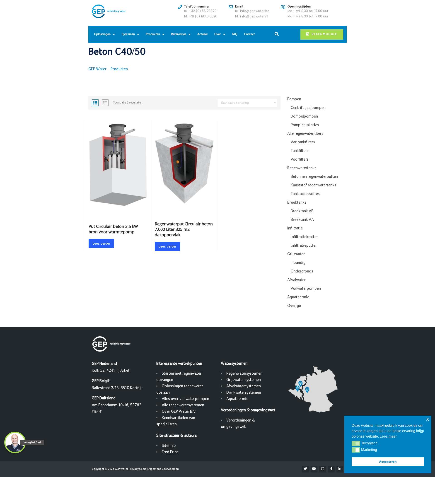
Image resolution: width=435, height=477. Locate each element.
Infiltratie (295, 228)
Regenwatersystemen (244, 373)
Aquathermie (298, 297)
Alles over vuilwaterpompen (185, 399)
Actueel (202, 34)
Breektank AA (302, 219)
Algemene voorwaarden (163, 468)
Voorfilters (300, 159)
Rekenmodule (324, 34)
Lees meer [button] (388, 436)
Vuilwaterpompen (306, 288)
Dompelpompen (304, 116)
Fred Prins (170, 452)
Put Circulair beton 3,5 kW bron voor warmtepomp (113, 229)
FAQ (234, 34)
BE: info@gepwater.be (252, 11)
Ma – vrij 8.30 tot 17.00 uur (308, 11)
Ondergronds (302, 271)
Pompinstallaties (305, 125)
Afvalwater (296, 280)
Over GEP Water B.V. (179, 411)
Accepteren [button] (388, 461)
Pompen (294, 99)
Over (217, 34)
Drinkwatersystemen (243, 392)
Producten (153, 34)
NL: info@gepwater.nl (251, 16)
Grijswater (296, 254)
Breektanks (296, 202)
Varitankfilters (303, 142)
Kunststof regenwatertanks (313, 185)
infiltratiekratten (305, 237)
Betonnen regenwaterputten (314, 176)
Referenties (178, 34)
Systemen (128, 34)
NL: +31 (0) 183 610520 (200, 16)
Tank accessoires (305, 194)
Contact (249, 34)
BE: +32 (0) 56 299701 (201, 11)
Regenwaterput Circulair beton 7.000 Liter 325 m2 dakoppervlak (184, 229)
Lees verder (101, 243)
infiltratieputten (304, 245)
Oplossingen (102, 34)
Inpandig (298, 262)
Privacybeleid (138, 468)
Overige (294, 306)
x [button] (427, 419)
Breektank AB (302, 211)
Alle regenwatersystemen (183, 405)
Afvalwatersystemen (243, 386)
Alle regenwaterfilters (305, 133)
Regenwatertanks (302, 168)
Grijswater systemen (243, 380)
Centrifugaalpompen (308, 108)
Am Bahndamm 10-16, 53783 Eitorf (116, 405)
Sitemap (169, 445)
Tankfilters (300, 151)
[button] (356, 443)
